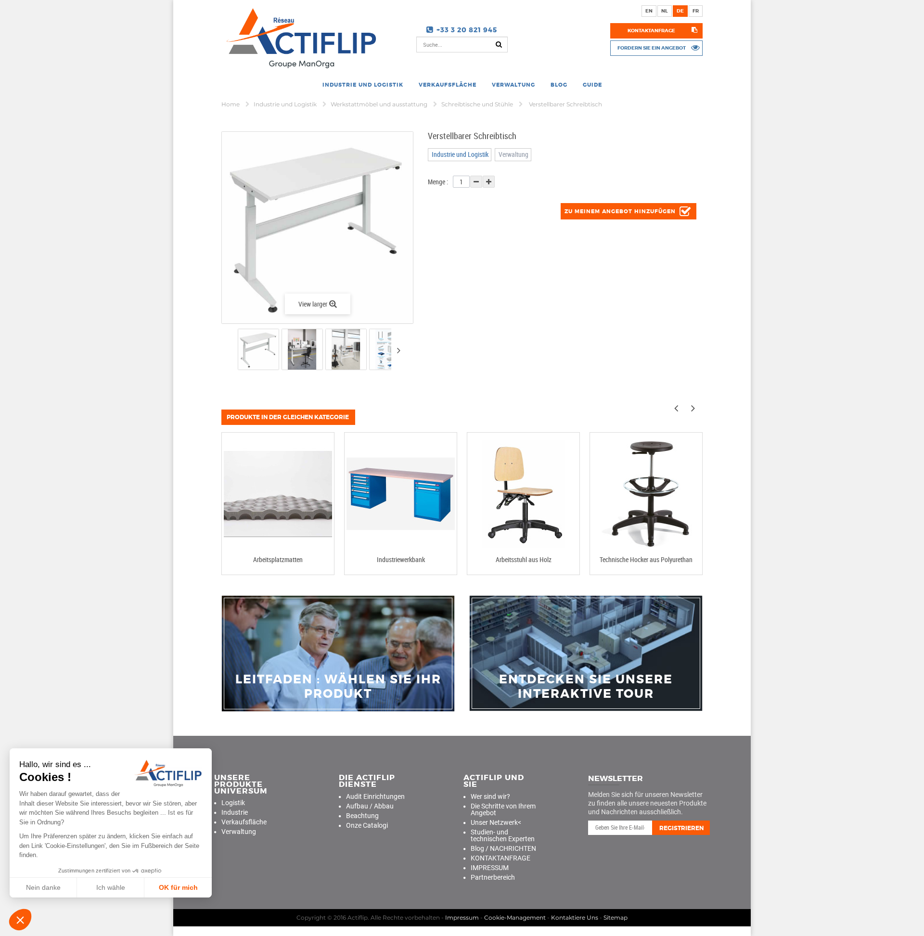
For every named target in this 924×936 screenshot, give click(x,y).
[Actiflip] (299, 37)
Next (398, 350)
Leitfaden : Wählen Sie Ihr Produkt (338, 686)
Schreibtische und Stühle (477, 104)
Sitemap (615, 917)
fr (696, 11)
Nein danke (43, 887)
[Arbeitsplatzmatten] (278, 494)
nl (664, 11)
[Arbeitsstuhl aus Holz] (523, 494)
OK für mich (178, 887)
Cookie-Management (515, 917)
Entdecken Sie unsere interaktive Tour (586, 686)
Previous (229, 351)
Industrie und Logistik (286, 104)
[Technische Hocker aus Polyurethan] (646, 494)
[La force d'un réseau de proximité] (338, 653)
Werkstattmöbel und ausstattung (380, 104)
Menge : (438, 181)
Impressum (462, 917)
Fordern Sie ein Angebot (651, 48)
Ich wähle (110, 887)
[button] (20, 919)
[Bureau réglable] (258, 349)
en (649, 11)
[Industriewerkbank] (401, 494)
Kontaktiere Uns (574, 917)
